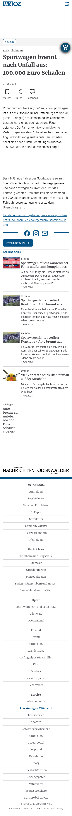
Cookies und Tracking (52, 808)
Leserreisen (36, 685)
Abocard (36, 722)
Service (36, 694)
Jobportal (36, 749)
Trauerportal (36, 742)
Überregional (36, 620)
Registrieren (36, 498)
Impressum (14, 808)
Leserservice (36, 715)
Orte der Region (36, 569)
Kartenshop (36, 643)
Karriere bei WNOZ (36, 797)
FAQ (36, 763)
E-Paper (36, 512)
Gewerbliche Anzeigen (36, 729)
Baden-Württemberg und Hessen (36, 583)
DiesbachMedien (36, 770)
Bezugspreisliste (36, 790)
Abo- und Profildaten (36, 505)
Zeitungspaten (36, 777)
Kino (36, 664)
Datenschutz (28, 808)
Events (36, 637)
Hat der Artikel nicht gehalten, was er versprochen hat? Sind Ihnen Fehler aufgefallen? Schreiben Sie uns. (35, 220)
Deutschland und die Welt (36, 590)
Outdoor (36, 671)
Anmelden (36, 491)
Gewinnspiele (36, 678)
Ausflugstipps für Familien (36, 657)
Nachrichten (36, 549)
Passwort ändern (36, 533)
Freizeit (36, 630)
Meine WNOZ (36, 485)
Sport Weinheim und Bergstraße (36, 606)
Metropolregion (36, 576)
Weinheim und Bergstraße (36, 556)
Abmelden (36, 539)
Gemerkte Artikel (36, 526)
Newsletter (36, 519)
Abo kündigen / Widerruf (36, 708)
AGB (38, 808)
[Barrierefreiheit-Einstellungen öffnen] (65, 47)
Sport (36, 600)
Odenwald (36, 563)
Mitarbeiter (36, 784)
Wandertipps (36, 650)
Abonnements (36, 701)
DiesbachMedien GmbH (36, 804)
